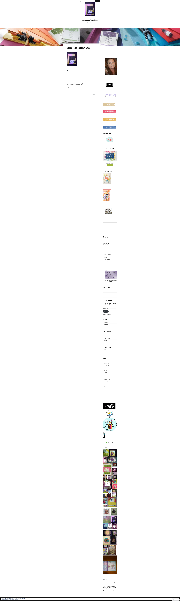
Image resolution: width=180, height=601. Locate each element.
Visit (105, 440)
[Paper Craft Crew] (109, 442)
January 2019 (106, 361)
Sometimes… (105, 232)
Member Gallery (106, 333)
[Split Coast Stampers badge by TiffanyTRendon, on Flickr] (110, 431)
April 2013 (105, 390)
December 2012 (106, 393)
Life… (104, 236)
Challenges (106, 322)
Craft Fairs (106, 324)
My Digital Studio (107, 338)
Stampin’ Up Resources (86, 25)
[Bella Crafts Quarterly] (109, 416)
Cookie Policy (18, 599)
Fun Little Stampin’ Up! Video (108, 239)
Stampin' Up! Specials (107, 347)
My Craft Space (107, 259)
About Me (105, 257)
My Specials (106, 340)
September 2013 (107, 379)
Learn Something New (107, 331)
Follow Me (105, 311)
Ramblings (105, 345)
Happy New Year (106, 243)
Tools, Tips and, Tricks (108, 351)
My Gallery (94, 25)
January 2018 (106, 363)
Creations (105, 326)
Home (75, 25)
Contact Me (106, 261)
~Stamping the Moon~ (90, 20)
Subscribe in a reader (106, 294)
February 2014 (106, 374)
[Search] (115, 223)
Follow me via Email (107, 300)
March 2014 (106, 372)
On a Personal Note (101, 25)
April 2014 (105, 370)
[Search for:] (110, 223)
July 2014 (105, 367)
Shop (79, 25)
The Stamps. (106, 349)
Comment (93, 94)
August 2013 (106, 381)
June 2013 (105, 386)
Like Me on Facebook (107, 287)
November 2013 (107, 377)
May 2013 (105, 388)
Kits (104, 329)
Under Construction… (107, 246)
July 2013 (105, 383)
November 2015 (107, 365)
